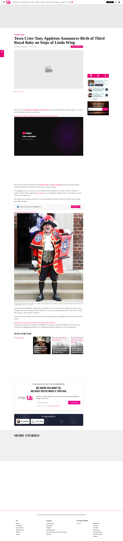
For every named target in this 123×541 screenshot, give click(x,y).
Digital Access (96, 523)
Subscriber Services (97, 532)
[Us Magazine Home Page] (8, 2)
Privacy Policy (57, 405)
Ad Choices (48, 534)
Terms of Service (50, 523)
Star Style (31, 2)
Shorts (69, 2)
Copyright (48, 528)
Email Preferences (20, 530)
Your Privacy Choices (51, 532)
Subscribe (110, 2)
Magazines (58, 2)
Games (52, 2)
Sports (42, 2)
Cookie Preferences (50, 530)
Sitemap (18, 534)
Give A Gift (95, 528)
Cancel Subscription (97, 534)
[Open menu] (4, 2)
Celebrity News (16, 2)
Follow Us (75, 206)
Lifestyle (37, 2)
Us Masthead (19, 525)
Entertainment (24, 2)
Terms (50, 405)
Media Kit (18, 532)
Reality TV (64, 2)
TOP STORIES (76, 46)
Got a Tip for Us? (19, 528)
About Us (18, 523)
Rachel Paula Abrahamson (21, 46)
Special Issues (96, 530)
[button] (116, 2)
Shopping (47, 2)
